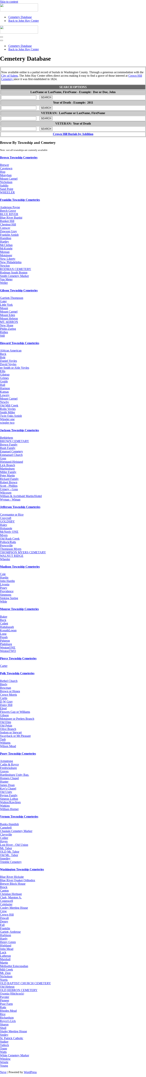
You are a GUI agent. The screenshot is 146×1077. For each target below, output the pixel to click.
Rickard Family (9, 479)
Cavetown (6, 168)
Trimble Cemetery (11, 862)
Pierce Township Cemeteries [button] (18, 658)
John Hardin (7, 581)
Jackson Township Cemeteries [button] (19, 430)
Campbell (6, 827)
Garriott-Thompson (11, 297)
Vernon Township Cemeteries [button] (19, 816)
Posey (3, 587)
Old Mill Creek (9, 405)
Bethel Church (8, 681)
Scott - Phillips (8, 485)
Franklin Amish (9, 234)
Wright (4, 1062)
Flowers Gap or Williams (15, 711)
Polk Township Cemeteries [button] (17, 673)
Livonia (4, 584)
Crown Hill (7, 914)
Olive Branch (8, 729)
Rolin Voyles (8, 409)
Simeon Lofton (9, 798)
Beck (3, 354)
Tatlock (4, 1045)
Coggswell (6, 900)
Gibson (4, 715)
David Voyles (8, 364)
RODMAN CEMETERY (15, 269)
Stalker (4, 1041)
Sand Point (6, 189)
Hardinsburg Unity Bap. (14, 774)
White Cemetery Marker (14, 1055)
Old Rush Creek (10, 538)
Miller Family (8, 472)
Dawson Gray (8, 231)
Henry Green (8, 942)
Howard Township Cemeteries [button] (19, 343)
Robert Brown (8, 482)
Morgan (5, 252)
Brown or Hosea (10, 691)
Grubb (4, 381)
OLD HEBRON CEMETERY (18, 990)
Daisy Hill (6, 705)
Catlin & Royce (9, 764)
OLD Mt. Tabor (9, 851)
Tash (3, 739)
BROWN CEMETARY (14, 441)
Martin (4, 962)
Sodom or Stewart (11, 732)
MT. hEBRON (9, 322)
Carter (3, 665)
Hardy (4, 938)
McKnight (6, 248)
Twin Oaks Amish (11, 415)
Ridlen (4, 332)
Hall (2, 384)
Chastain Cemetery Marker (16, 831)
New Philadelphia (10, 262)
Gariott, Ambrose (10, 931)
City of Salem (9, 75)
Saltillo (4, 185)
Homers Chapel (9, 778)
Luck (3, 952)
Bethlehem (6, 437)
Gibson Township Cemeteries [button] (19, 290)
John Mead (6, 949)
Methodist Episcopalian (14, 966)
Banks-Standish (9, 824)
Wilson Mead (8, 746)
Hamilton (5, 238)
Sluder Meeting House (13, 1031)
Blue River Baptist (11, 217)
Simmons (5, 594)
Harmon (5, 388)
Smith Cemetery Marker (14, 276)
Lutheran (5, 955)
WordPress (30, 1072)
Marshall (5, 959)
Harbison (5, 935)
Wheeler (5, 559)
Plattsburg (6, 644)
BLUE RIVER (9, 214)
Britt (2, 357)
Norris (4, 979)
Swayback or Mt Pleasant (15, 735)
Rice (3, 1014)
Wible (3, 601)
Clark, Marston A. (11, 897)
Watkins (5, 805)
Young (4, 1065)
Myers (4, 535)
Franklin (5, 928)
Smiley (4, 1034)
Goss (3, 458)
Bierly (3, 684)
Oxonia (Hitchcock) (12, 993)
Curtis (3, 698)
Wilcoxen (5, 492)
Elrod (3, 708)
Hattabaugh (7, 627)
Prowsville (6, 545)
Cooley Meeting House (14, 907)
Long (3, 633)
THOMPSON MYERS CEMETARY (23, 552)
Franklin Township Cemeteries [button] (20, 199)
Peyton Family (8, 795)
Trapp (3, 1048)
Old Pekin (6, 725)
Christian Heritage (11, 894)
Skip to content (9, 1)
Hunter (4, 781)
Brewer (4, 165)
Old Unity (6, 792)
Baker (3, 616)
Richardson (7, 1017)
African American (10, 350)
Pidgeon (5, 640)
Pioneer (4, 1000)
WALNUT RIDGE (11, 555)
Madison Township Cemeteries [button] (20, 566)
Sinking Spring (9, 598)
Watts (3, 1052)
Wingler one (7, 419)
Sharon (4, 1024)
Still (2, 335)
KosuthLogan (8, 630)
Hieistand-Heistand (11, 461)
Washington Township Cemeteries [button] (22, 869)
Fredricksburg (8, 768)
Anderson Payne (10, 207)
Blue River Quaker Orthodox (17, 880)
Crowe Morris (8, 694)
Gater (3, 301)
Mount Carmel (8, 178)
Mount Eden (7, 315)
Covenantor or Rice (12, 514)
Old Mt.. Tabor (9, 855)
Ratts (3, 1007)
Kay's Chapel (8, 788)
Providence (6, 591)
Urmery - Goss (9, 489)
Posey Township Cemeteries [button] (18, 753)
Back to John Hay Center (23, 20)
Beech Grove (8, 210)
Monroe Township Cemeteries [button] (19, 609)
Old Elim (5, 722)
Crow (3, 911)
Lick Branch (7, 465)
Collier (4, 838)
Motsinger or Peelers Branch (17, 718)
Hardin (4, 577)
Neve (3, 1072)
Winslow (5, 1058)
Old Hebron (7, 986)
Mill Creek (6, 969)
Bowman (5, 687)
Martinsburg (7, 468)
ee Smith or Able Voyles (14, 367)
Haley (3, 524)
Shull (3, 1028)
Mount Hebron (9, 318)
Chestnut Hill (8, 224)
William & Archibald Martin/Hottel (21, 496)
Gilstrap (5, 374)
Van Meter (6, 279)
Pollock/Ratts (8, 542)
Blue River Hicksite (12, 876)
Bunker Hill (7, 221)
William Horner (9, 809)
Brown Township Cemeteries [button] (18, 157)
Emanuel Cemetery (11, 451)
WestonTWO (8, 651)
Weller (4, 282)
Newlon (5, 265)
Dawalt (4, 918)
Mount (4, 308)
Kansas (4, 391)
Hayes (4, 841)
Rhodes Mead (8, 1010)
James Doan (7, 785)
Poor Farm (6, 1003)
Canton (4, 890)
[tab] (73, 157)
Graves (4, 771)
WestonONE (7, 647)
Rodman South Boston (13, 272)
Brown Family (8, 444)
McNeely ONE (9, 531)
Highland (5, 945)
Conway (5, 227)
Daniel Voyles (8, 360)
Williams (5, 742)
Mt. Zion (5, 973)
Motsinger (6, 255)
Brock (3, 887)
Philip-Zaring (8, 328)
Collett (4, 623)
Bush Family (7, 448)
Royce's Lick (8, 1021)
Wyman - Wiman (10, 499)
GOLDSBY (7, 521)
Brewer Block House (12, 883)
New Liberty (7, 258)
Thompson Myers (10, 549)
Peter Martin (7, 475)
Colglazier (6, 904)
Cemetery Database (20, 17)
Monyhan (6, 175)
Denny (4, 921)
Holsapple (6, 528)
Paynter (4, 997)
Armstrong (6, 761)
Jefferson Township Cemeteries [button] (20, 507)
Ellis (2, 371)
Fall (2, 924)
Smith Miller (7, 412)
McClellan (6, 245)
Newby (4, 402)
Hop (2, 171)
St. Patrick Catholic (11, 1038)
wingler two (7, 422)
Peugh (4, 637)
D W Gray (6, 701)
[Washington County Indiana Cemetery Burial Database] (19, 10)
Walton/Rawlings (10, 802)
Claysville (6, 834)
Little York (6, 304)
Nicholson (6, 182)
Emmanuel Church (11, 454)
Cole (3, 574)
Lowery (5, 395)
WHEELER (7, 192)
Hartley (4, 241)
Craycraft (5, 518)
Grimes (4, 378)
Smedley (5, 858)
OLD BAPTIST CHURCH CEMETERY (25, 983)
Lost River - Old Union (14, 844)
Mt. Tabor (6, 848)
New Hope (6, 325)
